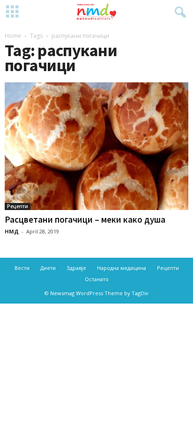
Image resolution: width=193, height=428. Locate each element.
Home (13, 36)
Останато (97, 279)
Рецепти (17, 206)
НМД (12, 231)
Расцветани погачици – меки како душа (85, 219)
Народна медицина (121, 267)
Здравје (76, 267)
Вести (22, 267)
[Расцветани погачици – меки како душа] (96, 146)
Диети (48, 267)
